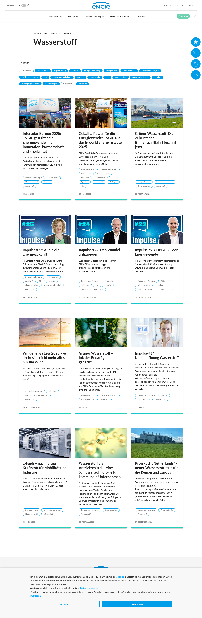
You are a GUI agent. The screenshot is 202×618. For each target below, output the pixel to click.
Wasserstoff (68, 33)
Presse (192, 5)
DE (8, 5)
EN (12, 5)
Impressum (35, 595)
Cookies (120, 576)
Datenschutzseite (89, 588)
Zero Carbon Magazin (52, 33)
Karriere (168, 5)
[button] (55, 18)
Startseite (37, 33)
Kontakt (180, 5)
